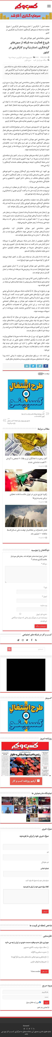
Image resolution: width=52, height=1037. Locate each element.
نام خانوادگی (45, 862)
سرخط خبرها (12, 57)
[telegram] (18, 640)
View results (35, 971)
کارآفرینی (36, 26)
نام (45, 587)
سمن (41, 374)
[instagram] (23, 640)
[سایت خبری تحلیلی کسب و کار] (26, 6)
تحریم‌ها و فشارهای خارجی (38, 961)
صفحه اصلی (45, 26)
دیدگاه (44, 564)
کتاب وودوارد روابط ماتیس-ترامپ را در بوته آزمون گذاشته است (33, 414)
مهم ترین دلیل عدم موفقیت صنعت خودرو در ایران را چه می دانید (27, 942)
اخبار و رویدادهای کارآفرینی (21, 26)
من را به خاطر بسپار (32, 1002)
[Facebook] (31, 640)
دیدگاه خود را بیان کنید (40, 60)
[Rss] (36, 640)
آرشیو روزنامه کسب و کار (24, 781)
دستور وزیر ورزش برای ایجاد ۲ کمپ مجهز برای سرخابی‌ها (18, 421)
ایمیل (44, 596)
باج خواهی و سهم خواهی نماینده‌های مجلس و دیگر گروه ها (28, 957)
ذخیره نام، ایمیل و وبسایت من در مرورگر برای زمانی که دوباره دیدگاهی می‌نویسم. (29, 618)
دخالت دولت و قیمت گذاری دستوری (35, 947)
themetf (26, 1025)
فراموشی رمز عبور (43, 1007)
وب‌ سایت (43, 605)
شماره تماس (45, 868)
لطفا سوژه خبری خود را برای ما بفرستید (36, 886)
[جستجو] (9, 649)
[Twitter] (27, 640)
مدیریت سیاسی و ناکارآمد (38, 952)
